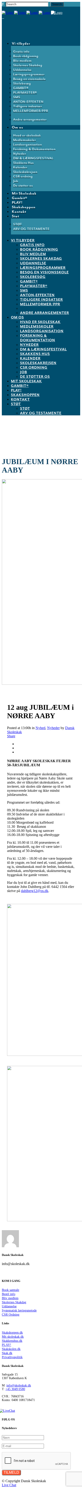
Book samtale (10, 1290)
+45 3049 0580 (15, 1389)
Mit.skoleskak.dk (13, 1336)
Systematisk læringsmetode (19, 1310)
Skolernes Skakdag (14, 1302)
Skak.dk (7, 1353)
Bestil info (8, 1294)
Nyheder (53, 728)
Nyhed (40, 728)
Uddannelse (9, 1306)
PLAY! (6, 1345)
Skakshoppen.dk (12, 1332)
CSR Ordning (10, 1314)
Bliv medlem (10, 1298)
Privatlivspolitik (12, 1357)
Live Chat (9, 1485)
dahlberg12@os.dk (34, 891)
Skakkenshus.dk (12, 1340)
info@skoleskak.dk (18, 1385)
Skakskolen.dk (11, 1349)
